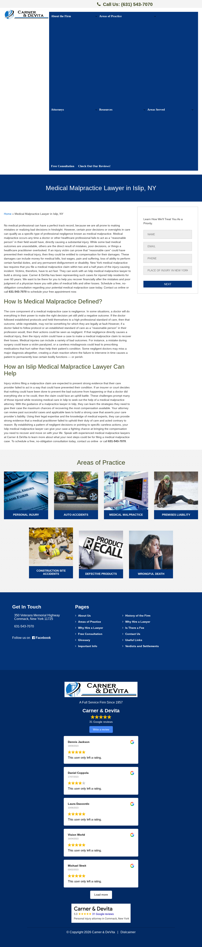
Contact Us (132, 633)
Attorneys (57, 109)
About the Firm (61, 16)
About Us (84, 615)
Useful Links (133, 640)
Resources (105, 109)
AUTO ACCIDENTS (76, 514)
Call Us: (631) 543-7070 (128, 4)
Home (7, 213)
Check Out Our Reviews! (94, 166)
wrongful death (151, 573)
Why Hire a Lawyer (137, 621)
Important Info (87, 646)
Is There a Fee (134, 627)
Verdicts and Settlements (142, 646)
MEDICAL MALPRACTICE (126, 514)
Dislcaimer (128, 932)
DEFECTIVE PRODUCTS (101, 573)
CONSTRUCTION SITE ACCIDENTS (51, 572)
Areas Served (156, 109)
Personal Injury (26, 514)
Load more (101, 894)
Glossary (84, 640)
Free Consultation (62, 166)
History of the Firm (137, 615)
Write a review (101, 729)
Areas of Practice (110, 16)
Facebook (43, 637)
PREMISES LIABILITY (176, 514)
